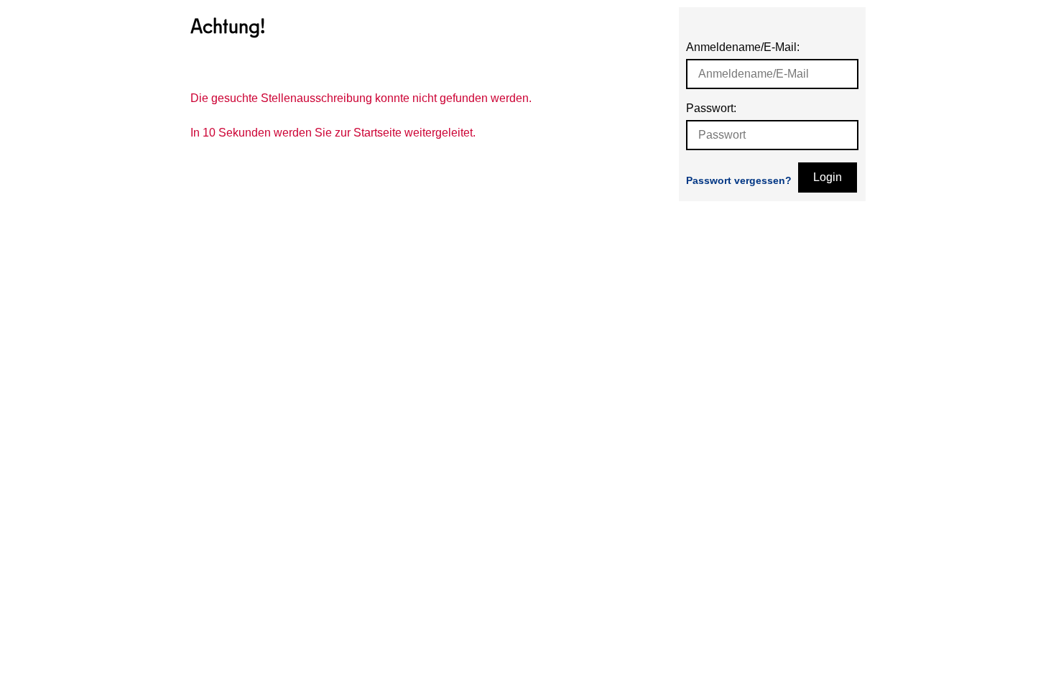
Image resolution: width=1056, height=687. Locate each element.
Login (827, 177)
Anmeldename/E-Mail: (743, 47)
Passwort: (711, 108)
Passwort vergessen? (739, 180)
